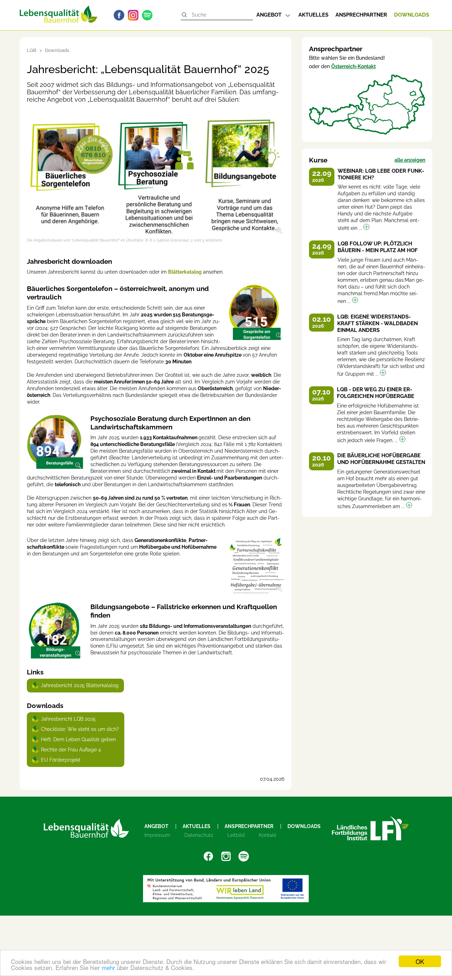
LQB (31, 50)
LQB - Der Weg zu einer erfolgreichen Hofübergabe (375, 392)
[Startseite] (86, 828)
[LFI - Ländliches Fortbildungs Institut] (370, 828)
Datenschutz (198, 835)
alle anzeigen (409, 160)
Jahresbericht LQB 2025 (68, 719)
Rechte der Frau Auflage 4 (71, 749)
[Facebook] (121, 15)
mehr (108, 967)
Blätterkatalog (185, 272)
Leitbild (236, 835)
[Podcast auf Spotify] (149, 15)
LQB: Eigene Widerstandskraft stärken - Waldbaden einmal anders (377, 323)
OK (420, 961)
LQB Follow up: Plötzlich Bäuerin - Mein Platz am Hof (378, 247)
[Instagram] (135, 15)
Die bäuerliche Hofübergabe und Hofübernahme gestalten (381, 458)
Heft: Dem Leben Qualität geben (78, 739)
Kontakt (267, 835)
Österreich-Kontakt (353, 66)
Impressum (157, 835)
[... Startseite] (58, 11)
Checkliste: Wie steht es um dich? (80, 729)
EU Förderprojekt (61, 760)
